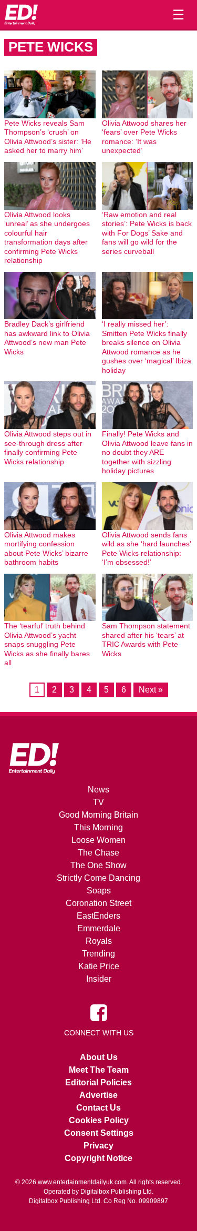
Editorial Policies (98, 1082)
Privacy (98, 1145)
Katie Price (98, 966)
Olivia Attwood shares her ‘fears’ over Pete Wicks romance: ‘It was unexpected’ (144, 137)
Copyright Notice (98, 1158)
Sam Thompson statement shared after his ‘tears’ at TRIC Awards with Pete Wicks (146, 640)
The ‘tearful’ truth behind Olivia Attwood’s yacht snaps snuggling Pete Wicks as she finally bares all (47, 644)
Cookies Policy (99, 1120)
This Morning (98, 827)
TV (98, 802)
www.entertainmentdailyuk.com (82, 1182)
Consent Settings (98, 1132)
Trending (98, 953)
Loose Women (98, 840)
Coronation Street (98, 903)
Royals (99, 941)
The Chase (98, 852)
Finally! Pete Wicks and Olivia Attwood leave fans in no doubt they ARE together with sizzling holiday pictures (147, 452)
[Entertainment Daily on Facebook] (98, 1012)
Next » (151, 689)
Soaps (99, 890)
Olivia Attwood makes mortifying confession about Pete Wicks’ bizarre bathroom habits (46, 549)
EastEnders (98, 915)
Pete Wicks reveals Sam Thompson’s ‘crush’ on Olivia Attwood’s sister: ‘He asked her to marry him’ (47, 137)
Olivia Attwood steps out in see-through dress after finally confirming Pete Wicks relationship (47, 448)
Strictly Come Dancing (98, 877)
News (98, 789)
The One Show (98, 865)
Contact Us (98, 1107)
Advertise (98, 1095)
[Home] (21, 14)
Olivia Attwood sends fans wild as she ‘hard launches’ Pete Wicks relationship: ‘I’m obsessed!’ (146, 549)
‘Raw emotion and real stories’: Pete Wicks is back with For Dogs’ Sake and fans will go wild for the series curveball (147, 233)
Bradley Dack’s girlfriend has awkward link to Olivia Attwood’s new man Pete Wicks (47, 338)
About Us (99, 1057)
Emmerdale (98, 928)
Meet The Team (99, 1069)
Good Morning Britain (98, 814)
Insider (98, 978)
